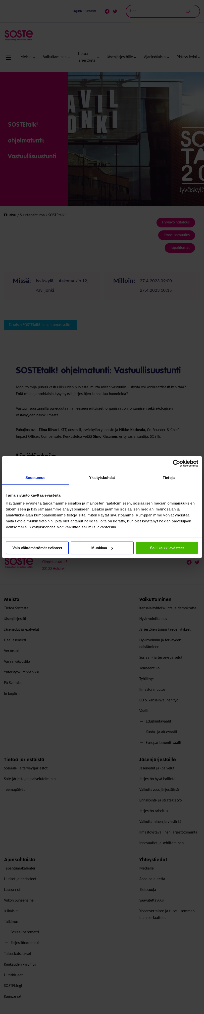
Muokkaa (99, 548)
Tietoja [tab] (169, 477)
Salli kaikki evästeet (167, 548)
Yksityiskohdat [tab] (102, 477)
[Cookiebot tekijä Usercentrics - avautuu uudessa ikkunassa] (176, 463)
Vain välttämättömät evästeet (37, 548)
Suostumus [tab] (35, 477)
